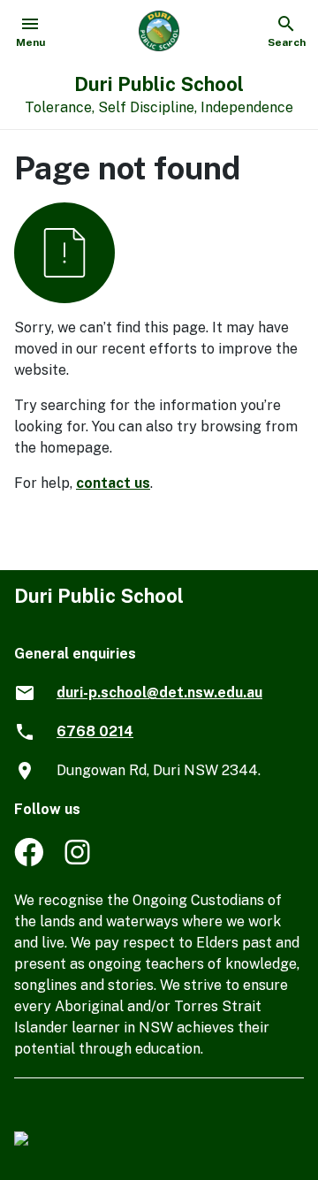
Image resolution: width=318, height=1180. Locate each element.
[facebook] (28, 861)
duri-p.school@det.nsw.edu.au (159, 692)
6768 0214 (95, 731)
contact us (113, 483)
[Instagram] (79, 861)
